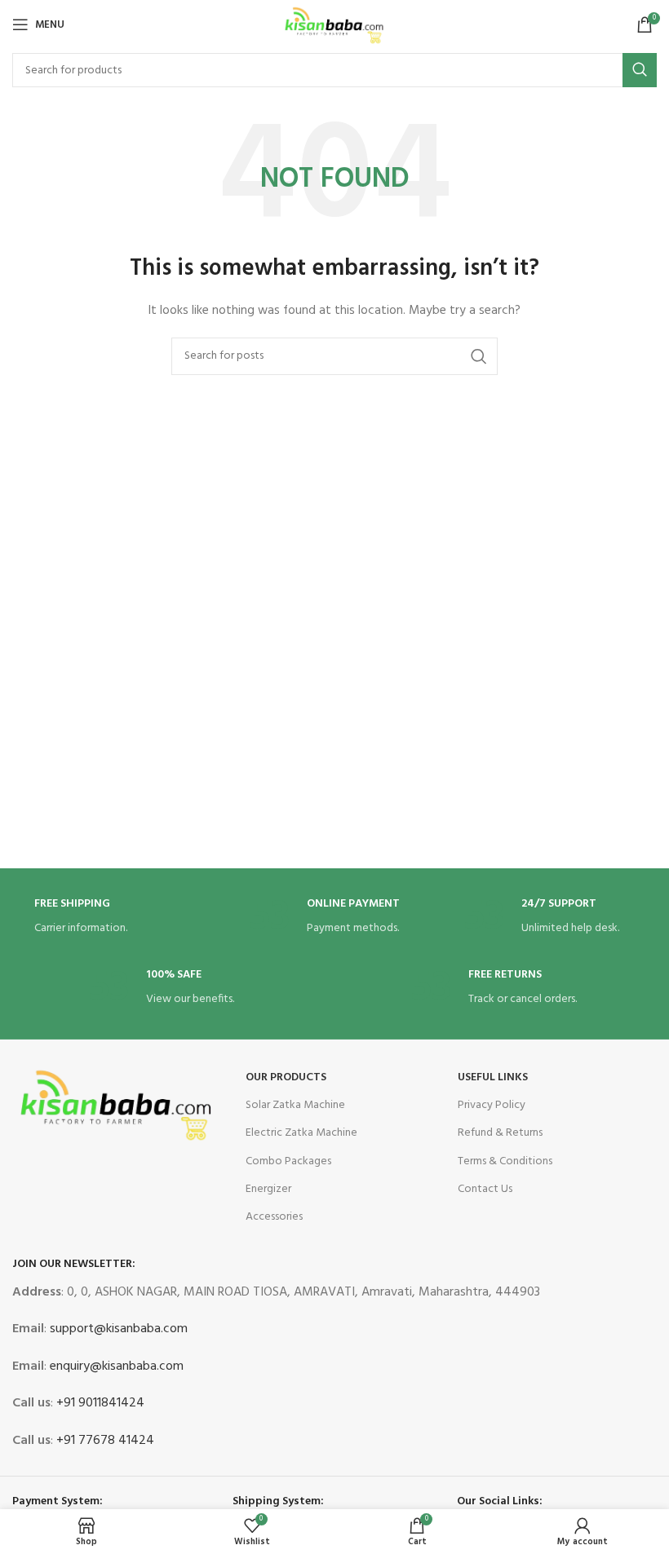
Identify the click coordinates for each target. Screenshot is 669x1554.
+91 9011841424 (98, 1403)
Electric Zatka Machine (301, 1133)
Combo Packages (288, 1161)
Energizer (268, 1189)
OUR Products (286, 1077)
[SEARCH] (639, 70)
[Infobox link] (120, 917)
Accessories (274, 1216)
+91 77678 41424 (103, 1440)
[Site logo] (334, 24)
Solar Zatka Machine (295, 1105)
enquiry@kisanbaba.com (115, 1366)
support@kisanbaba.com (117, 1329)
